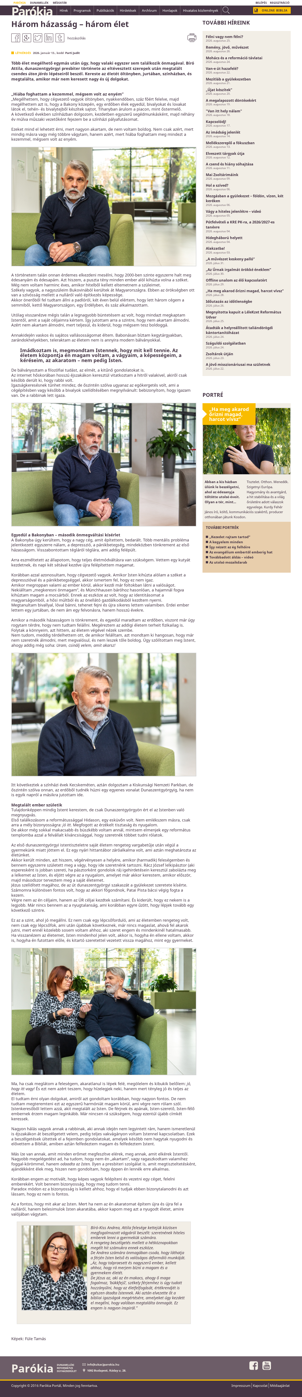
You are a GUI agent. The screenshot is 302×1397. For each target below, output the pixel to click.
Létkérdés (23, 53)
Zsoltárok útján (219, 353)
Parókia (31, 11)
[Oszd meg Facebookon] (15, 37)
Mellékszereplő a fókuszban (230, 142)
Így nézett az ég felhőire (229, 547)
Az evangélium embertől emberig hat (241, 552)
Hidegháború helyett (224, 237)
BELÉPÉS (261, 3)
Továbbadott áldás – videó (231, 557)
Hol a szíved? (217, 185)
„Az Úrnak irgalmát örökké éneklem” (238, 269)
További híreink (226, 22)
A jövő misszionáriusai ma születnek (238, 364)
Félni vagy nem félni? (224, 36)
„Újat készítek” (219, 89)
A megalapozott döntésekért (231, 100)
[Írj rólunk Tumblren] (59, 37)
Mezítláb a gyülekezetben (228, 79)
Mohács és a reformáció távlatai (234, 58)
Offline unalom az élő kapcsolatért (236, 280)
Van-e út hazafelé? (222, 68)
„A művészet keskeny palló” (230, 259)
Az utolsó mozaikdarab (228, 562)
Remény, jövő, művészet (227, 47)
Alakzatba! (215, 248)
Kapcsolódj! (216, 121)
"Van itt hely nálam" (224, 111)
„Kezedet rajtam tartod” (229, 537)
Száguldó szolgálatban (226, 343)
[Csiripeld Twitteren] (37, 37)
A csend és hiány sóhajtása (229, 164)
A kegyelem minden (226, 542)
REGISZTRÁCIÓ (280, 3)
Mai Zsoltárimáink (222, 174)
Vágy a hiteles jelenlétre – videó (233, 211)
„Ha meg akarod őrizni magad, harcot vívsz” (245, 290)
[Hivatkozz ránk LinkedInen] (48, 37)
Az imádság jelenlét (223, 132)
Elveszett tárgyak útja (225, 153)
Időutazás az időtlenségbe (229, 301)
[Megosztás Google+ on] (26, 37)
